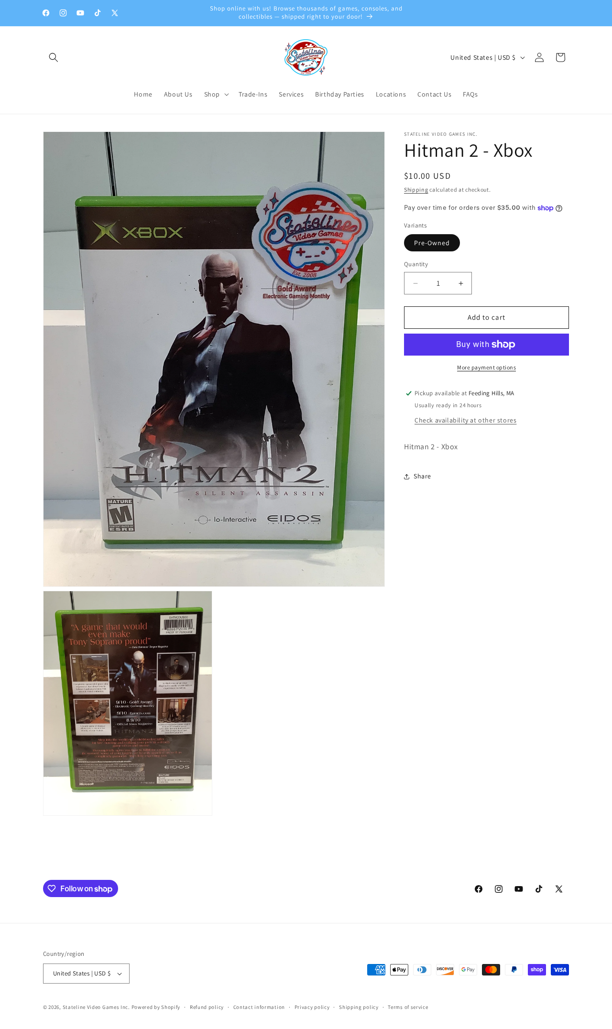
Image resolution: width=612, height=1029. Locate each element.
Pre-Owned (432, 243)
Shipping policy (359, 1006)
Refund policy (207, 1006)
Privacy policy (312, 1006)
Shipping (416, 189)
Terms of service (408, 1006)
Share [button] (422, 476)
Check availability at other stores (465, 420)
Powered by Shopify (156, 1007)
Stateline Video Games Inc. (96, 1007)
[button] (53, 57)
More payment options (486, 367)
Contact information (259, 1006)
